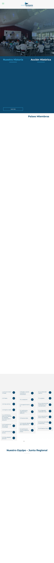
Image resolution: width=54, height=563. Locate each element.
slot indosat (28, 441)
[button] (3, 3)
